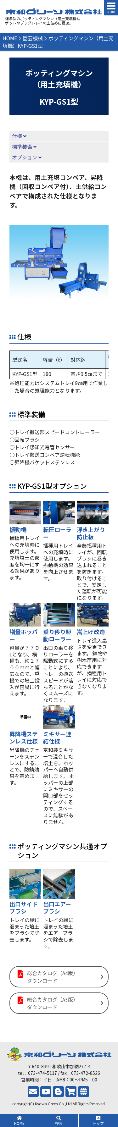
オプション (24, 157)
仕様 (17, 136)
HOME (19, 1123)
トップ (98, 1123)
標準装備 (22, 146)
